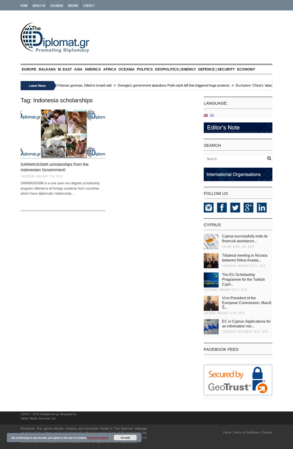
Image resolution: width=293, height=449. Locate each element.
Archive (73, 5)
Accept (125, 437)
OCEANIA (127, 69)
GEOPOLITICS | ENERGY (175, 69)
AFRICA (109, 69)
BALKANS (47, 69)
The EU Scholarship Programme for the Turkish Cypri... (243, 279)
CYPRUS (212, 225)
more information (98, 437)
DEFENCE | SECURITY (216, 69)
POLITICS (145, 69)
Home (24, 5)
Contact (89, 5)
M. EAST (65, 69)
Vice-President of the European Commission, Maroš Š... (246, 303)
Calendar (56, 5)
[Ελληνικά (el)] (212, 115)
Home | (228, 432)
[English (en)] (206, 115)
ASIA (78, 69)
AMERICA (93, 69)
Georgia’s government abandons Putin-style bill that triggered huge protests (170, 85)
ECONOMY (246, 69)
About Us (39, 5)
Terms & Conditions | (247, 432)
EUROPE (29, 69)
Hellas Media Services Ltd (38, 418)
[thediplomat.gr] (55, 50)
